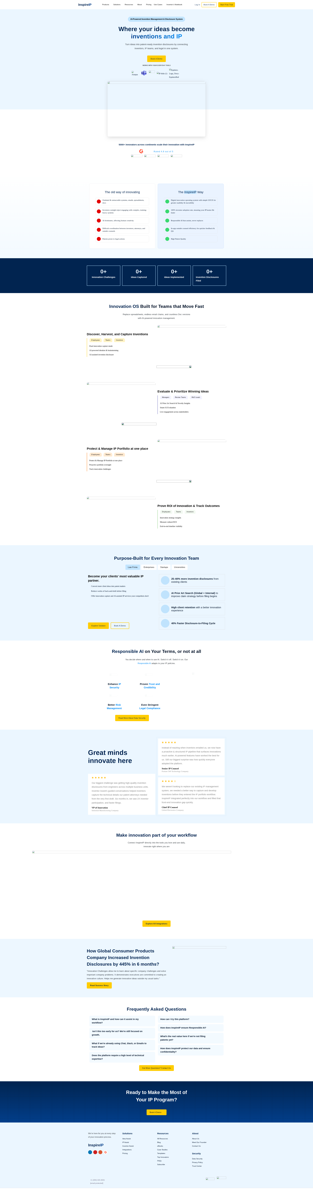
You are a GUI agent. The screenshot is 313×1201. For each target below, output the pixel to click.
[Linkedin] (90, 1152)
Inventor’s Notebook (174, 5)
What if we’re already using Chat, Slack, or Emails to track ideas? (119, 1045)
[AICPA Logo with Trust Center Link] (221, 1182)
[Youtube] (95, 1152)
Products (105, 5)
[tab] (132, 567)
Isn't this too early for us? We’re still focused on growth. (117, 1033)
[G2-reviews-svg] (105, 1152)
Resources (129, 5)
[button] (95, 340)
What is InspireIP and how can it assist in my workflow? (115, 1021)
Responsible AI (144, 663)
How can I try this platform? (174, 1019)
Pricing (148, 5)
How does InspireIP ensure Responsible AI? (183, 1028)
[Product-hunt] (100, 1152)
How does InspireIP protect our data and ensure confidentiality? (185, 1050)
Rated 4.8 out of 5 (163, 152)
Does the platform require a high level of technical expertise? (118, 1057)
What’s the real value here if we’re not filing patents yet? (182, 1038)
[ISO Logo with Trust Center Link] (210, 1182)
